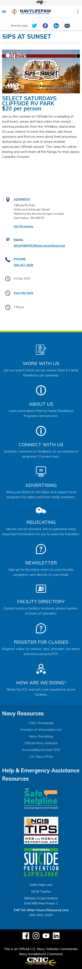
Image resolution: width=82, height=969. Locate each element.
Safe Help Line (41, 885)
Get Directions (23, 226)
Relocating (41, 522)
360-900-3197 (41, 915)
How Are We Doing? (41, 683)
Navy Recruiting (41, 736)
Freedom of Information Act (41, 729)
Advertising (41, 485)
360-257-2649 (23, 265)
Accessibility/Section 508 (41, 750)
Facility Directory (41, 601)
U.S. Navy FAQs (41, 756)
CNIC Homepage (41, 723)
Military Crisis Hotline (41, 898)
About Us (41, 404)
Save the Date (23, 292)
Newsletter (41, 563)
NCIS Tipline (41, 891)
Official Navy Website (41, 743)
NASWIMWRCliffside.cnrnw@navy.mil (39, 245)
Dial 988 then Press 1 (41, 903)
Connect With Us (41, 444)
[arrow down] (41, 2)
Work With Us (41, 363)
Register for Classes (41, 642)
